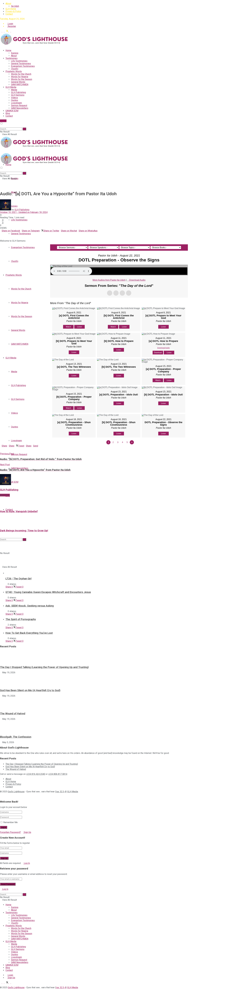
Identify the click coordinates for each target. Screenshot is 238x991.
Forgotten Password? (10, 832)
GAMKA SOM (12, 110)
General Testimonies (21, 63)
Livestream (16, 103)
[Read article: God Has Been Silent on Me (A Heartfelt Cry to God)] (119, 680)
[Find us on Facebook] (3, 31)
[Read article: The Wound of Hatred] (119, 703)
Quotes (14, 100)
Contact (9, 14)
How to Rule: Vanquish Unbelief (19, 511)
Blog (8, 113)
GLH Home (11, 8)
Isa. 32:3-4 (61, 791)
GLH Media (11, 87)
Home (8, 50)
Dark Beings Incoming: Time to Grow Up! (24, 530)
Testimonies (11, 58)
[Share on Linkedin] (1, 233)
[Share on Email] (2, 233)
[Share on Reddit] (7, 233)
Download (158, 353)
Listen (79, 327)
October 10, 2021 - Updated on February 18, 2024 (24, 212)
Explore (14, 53)
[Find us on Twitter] (6, 31)
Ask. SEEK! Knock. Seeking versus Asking (30, 605)
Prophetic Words (14, 71)
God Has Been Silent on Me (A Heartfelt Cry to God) (30, 690)
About (8, 3)
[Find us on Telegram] (1, 31)
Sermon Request (19, 105)
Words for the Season (21, 79)
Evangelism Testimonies (23, 66)
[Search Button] (1, 126)
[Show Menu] (1, 150)
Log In (26, 863)
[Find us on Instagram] (12, 31)
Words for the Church (21, 74)
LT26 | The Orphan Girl (18, 578)
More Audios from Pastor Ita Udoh (109, 280)
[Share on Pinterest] (4, 233)
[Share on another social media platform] (1, 236)
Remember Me (10, 822)
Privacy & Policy (13, 11)
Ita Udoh (15, 6)
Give (4, 120)
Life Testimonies (19, 61)
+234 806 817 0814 (57, 774)
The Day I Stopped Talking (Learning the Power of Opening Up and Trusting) (44, 667)
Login (10, 23)
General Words (18, 82)
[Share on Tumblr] (9, 233)
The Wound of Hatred (12, 713)
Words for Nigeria (19, 76)
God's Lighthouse (16, 791)
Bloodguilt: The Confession (15, 736)
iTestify (14, 68)
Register (11, 26)
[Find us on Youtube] (10, 31)
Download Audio (137, 280)
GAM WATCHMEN (19, 84)
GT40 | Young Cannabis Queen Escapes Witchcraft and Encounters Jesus (48, 592)
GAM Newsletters (19, 108)
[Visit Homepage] (34, 45)
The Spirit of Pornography (21, 619)
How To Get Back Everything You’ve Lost (29, 632)
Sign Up (27, 832)
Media (14, 89)
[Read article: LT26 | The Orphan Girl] (122, 556)
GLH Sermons (17, 95)
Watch (68, 327)
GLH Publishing (18, 92)
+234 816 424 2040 (35, 774)
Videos (14, 97)
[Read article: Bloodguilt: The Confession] (119, 726)
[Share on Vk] (6, 233)
